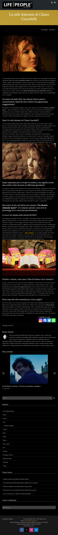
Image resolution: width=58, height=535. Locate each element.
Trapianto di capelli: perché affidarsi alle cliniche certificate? (16, 479)
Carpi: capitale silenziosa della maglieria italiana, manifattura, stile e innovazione (20, 482)
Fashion (4, 418)
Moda (4, 433)
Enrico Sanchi (7, 332)
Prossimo (51, 30)
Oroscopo (5, 451)
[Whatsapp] (54, 320)
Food (4, 422)
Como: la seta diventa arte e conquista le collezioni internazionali (17, 493)
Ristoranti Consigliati (9, 425)
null (4, 447)
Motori (4, 436)
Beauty (4, 415)
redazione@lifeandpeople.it (30, 520)
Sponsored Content (7, 458)
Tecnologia (5, 462)
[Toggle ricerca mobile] (52, 2)
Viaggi (4, 466)
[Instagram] (41, 320)
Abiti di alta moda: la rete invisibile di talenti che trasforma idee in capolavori (19, 490)
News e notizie (6, 444)
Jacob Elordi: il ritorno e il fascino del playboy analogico (21, 386)
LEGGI (32, 525)
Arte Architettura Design (8, 411)
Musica (4, 440)
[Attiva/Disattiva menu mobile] (55, 2)
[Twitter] (49, 320)
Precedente (45, 30)
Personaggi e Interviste (7, 325)
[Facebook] (45, 320)
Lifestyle (5, 429)
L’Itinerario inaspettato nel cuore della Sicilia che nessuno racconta (17, 486)
